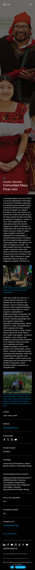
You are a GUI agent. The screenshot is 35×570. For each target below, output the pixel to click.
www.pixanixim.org (10, 428)
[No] (33, 565)
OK (12, 567)
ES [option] (8, 5)
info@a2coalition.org (10, 548)
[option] (8, 4)
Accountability (20, 567)
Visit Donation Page (10, 525)
